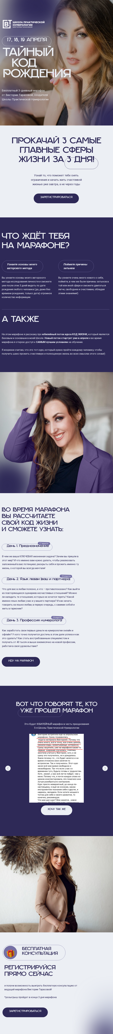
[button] (56, 198)
